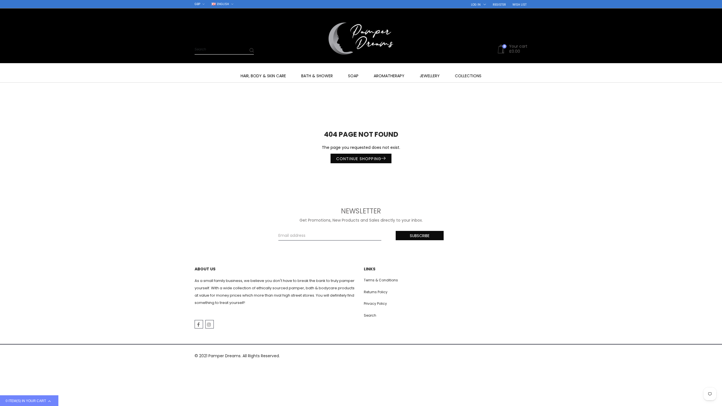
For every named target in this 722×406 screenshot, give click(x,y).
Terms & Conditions (381, 280)
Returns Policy (376, 292)
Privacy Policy (375, 303)
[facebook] (199, 324)
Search (370, 315)
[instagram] (209, 324)
